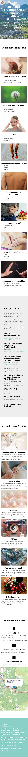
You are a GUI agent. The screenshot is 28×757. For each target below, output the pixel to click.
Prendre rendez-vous (14, 34)
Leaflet (26, 710)
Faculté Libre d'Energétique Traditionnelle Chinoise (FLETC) (12, 365)
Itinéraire (8, 683)
